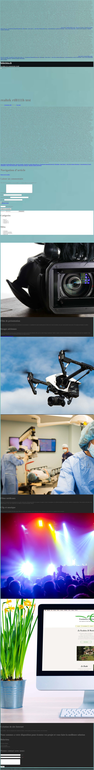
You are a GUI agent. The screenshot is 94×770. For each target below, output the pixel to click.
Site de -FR (5, 234)
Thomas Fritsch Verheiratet (81, 28)
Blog (4, 219)
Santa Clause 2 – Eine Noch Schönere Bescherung (37, 28)
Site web (2, 199)
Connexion (5, 230)
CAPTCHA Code (9, 206)
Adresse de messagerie (5, 197)
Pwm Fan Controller (80, 27)
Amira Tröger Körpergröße (70, 28)
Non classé (18, 105)
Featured (5, 220)
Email (22, 757)
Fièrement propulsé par (5, 768)
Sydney (15, 768)
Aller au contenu (4, 59)
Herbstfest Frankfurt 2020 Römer (18, 58)
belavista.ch (6, 63)
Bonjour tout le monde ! (5, 174)
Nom (2, 195)
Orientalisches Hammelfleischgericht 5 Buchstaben (17, 28)
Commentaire (3, 192)
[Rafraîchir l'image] (5, 203)
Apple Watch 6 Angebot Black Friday (68, 27)
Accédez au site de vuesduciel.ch (7, 336)
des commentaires (7, 233)
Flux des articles (7, 232)
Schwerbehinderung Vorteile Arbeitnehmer (56, 28)
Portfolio (5, 222)
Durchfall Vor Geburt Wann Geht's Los (16, 57)
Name (22, 755)
